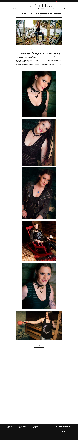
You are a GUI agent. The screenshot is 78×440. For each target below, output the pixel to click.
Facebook (34, 429)
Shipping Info (21, 428)
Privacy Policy (21, 432)
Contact (8, 428)
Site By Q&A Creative (45, 438)
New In (14, 8)
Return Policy (21, 431)
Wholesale (8, 432)
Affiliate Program (9, 429)
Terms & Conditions (22, 433)
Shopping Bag (69, 1)
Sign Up (63, 431)
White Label (41, 8)
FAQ (20, 427)
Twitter (33, 428)
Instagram (34, 427)
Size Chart (21, 429)
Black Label (27, 8)
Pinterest (33, 431)
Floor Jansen (33, 47)
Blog (64, 8)
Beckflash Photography (44, 65)
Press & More (8, 431)
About (7, 427)
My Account (62, 1)
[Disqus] (39, 373)
